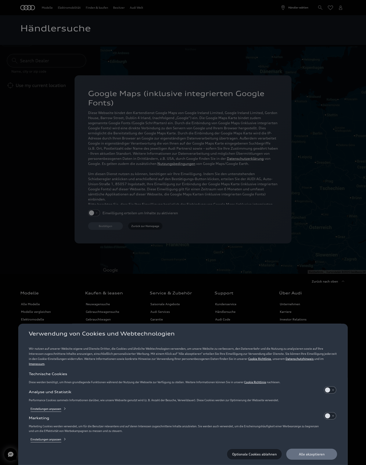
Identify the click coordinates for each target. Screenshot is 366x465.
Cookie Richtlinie (259, 359)
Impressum (36, 364)
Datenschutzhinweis (300, 359)
